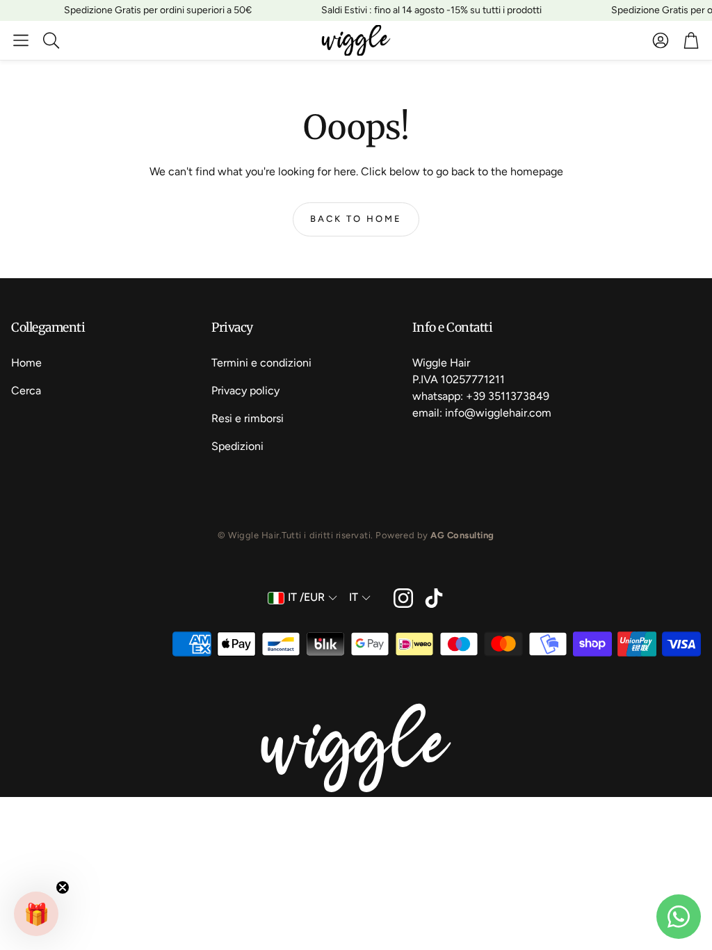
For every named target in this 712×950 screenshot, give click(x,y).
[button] (21, 40)
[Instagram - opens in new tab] (403, 598)
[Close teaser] (63, 887)
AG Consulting (462, 535)
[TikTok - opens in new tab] (434, 598)
